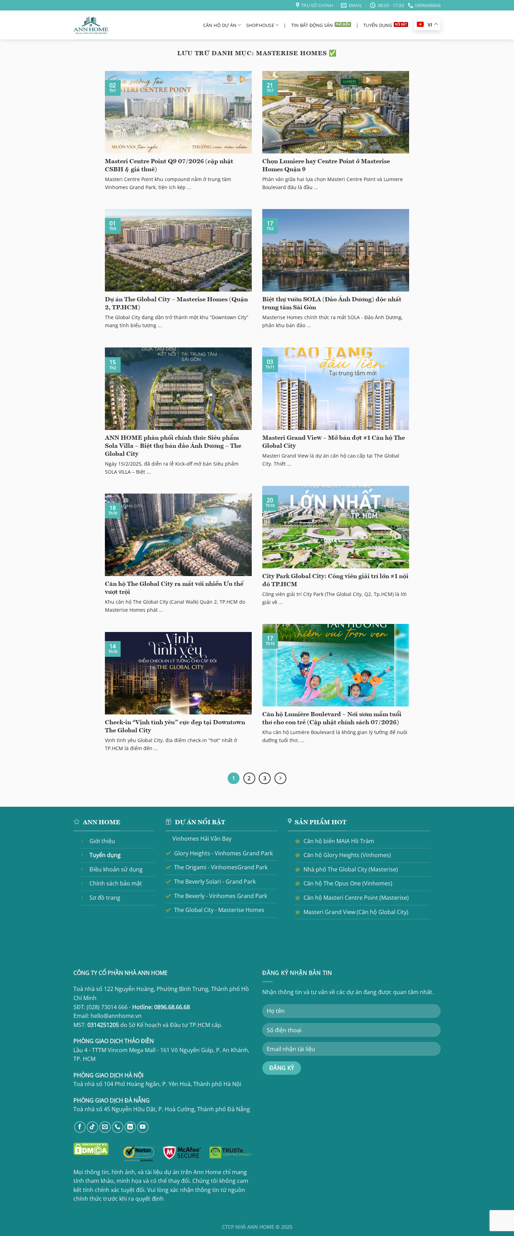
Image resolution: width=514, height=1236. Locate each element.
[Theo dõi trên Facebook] (80, 1127)
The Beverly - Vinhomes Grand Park (220, 896)
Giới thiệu (102, 841)
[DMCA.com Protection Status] (90, 1148)
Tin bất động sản (312, 25)
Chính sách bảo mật (116, 883)
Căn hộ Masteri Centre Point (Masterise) (356, 897)
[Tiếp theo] (280, 778)
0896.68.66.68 (172, 1007)
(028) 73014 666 (107, 1007)
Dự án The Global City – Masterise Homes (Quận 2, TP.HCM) (176, 304)
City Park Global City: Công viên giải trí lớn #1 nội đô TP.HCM (335, 581)
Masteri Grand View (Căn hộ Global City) (356, 912)
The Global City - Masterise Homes (219, 910)
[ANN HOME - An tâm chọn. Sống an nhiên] (90, 25)
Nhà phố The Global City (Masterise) (351, 869)
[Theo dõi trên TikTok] (92, 1127)
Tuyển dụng (377, 25)
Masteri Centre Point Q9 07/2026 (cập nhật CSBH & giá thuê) (169, 166)
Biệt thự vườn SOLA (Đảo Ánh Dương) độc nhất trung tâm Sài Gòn (331, 304)
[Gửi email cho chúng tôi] (105, 1127)
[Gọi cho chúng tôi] (117, 1127)
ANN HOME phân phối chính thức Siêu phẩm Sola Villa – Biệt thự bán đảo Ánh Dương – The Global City (173, 446)
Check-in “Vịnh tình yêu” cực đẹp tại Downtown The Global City (175, 727)
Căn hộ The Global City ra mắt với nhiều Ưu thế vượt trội (174, 588)
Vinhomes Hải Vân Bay (201, 838)
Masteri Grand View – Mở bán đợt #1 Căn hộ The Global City (333, 442)
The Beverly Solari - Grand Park (215, 881)
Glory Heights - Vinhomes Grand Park (223, 853)
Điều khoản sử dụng (116, 869)
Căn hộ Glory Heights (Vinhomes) (347, 855)
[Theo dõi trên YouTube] (143, 1127)
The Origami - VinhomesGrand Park (220, 867)
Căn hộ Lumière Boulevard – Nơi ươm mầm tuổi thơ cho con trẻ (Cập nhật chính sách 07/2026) (331, 719)
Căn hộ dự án (219, 25)
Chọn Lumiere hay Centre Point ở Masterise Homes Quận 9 (326, 166)
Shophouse (260, 25)
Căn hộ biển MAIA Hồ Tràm (339, 841)
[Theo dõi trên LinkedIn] (130, 1127)
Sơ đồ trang (105, 897)
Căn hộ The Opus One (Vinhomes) (348, 883)
